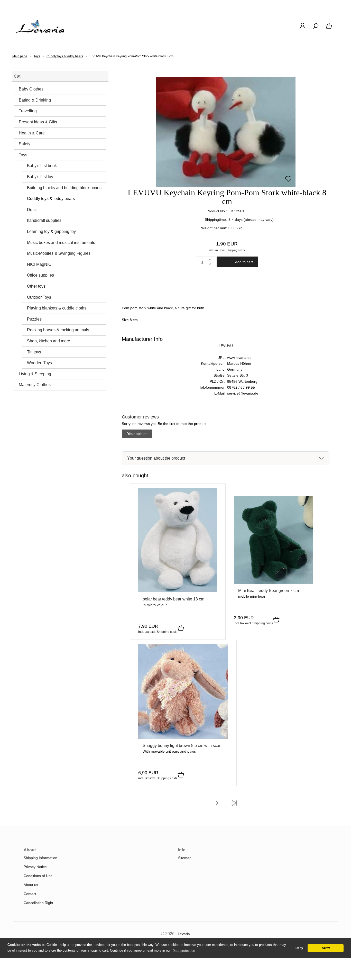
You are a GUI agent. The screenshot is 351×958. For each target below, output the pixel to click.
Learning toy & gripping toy (51, 231)
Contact (30, 894)
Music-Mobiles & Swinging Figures (58, 253)
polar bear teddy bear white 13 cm (173, 599)
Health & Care (32, 133)
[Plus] (210, 260)
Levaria (184, 934)
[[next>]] (216, 806)
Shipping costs (236, 250)
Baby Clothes (31, 89)
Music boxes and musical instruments (61, 242)
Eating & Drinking (35, 100)
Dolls (31, 209)
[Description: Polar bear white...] (177, 591)
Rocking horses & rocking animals (58, 330)
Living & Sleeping (35, 374)
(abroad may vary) (259, 219)
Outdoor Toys (39, 297)
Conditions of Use (38, 876)
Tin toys (34, 352)
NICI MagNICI (39, 264)
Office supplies (40, 275)
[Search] (315, 29)
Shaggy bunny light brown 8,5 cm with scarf (182, 745)
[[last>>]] (234, 806)
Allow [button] (326, 948)
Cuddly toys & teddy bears (51, 198)
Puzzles (34, 319)
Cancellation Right (38, 903)
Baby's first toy (40, 177)
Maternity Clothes (35, 384)
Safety (24, 144)
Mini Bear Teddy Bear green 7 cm (268, 590)
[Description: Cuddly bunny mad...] (183, 737)
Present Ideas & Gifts (38, 122)
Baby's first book (42, 165)
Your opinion (137, 434)
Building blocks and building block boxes (64, 188)
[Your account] (302, 29)
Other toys (36, 286)
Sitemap (184, 858)
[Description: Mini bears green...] (273, 582)
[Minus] (210, 264)
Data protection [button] (183, 951)
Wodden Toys (39, 363)
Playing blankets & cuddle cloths (56, 308)
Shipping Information (40, 858)
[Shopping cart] (329, 29)
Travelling (28, 111)
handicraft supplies (44, 220)
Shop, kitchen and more (48, 341)
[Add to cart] (180, 628)
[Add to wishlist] (288, 181)
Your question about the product (156, 458)
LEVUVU (226, 346)
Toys (23, 155)
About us (31, 885)
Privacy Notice (35, 867)
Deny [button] (299, 948)
